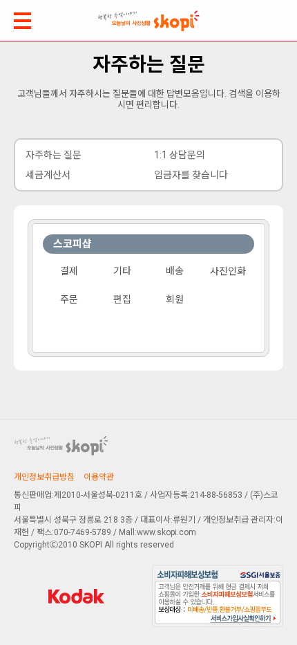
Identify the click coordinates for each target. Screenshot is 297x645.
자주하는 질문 (54, 154)
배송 (175, 271)
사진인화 (228, 271)
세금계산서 (48, 174)
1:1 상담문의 (179, 154)
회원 (175, 299)
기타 (122, 271)
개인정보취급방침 (44, 477)
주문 (69, 299)
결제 (69, 271)
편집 (122, 299)
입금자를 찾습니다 (191, 174)
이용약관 (99, 477)
